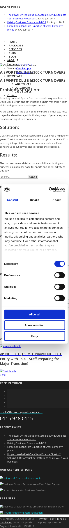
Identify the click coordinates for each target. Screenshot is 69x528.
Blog (12, 56)
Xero (12, 53)
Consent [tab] (12, 199)
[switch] (59, 275)
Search (33, 176)
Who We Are (23, 83)
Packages (16, 45)
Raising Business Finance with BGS (26, 22)
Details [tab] (34, 199)
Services (15, 49)
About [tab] (56, 199)
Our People (23, 68)
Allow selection (34, 325)
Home (13, 41)
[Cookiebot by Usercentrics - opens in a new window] (49, 189)
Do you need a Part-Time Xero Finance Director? (34, 454)
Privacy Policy (46, 518)
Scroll (3, 374)
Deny (34, 335)
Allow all (34, 314)
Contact (16, 76)
